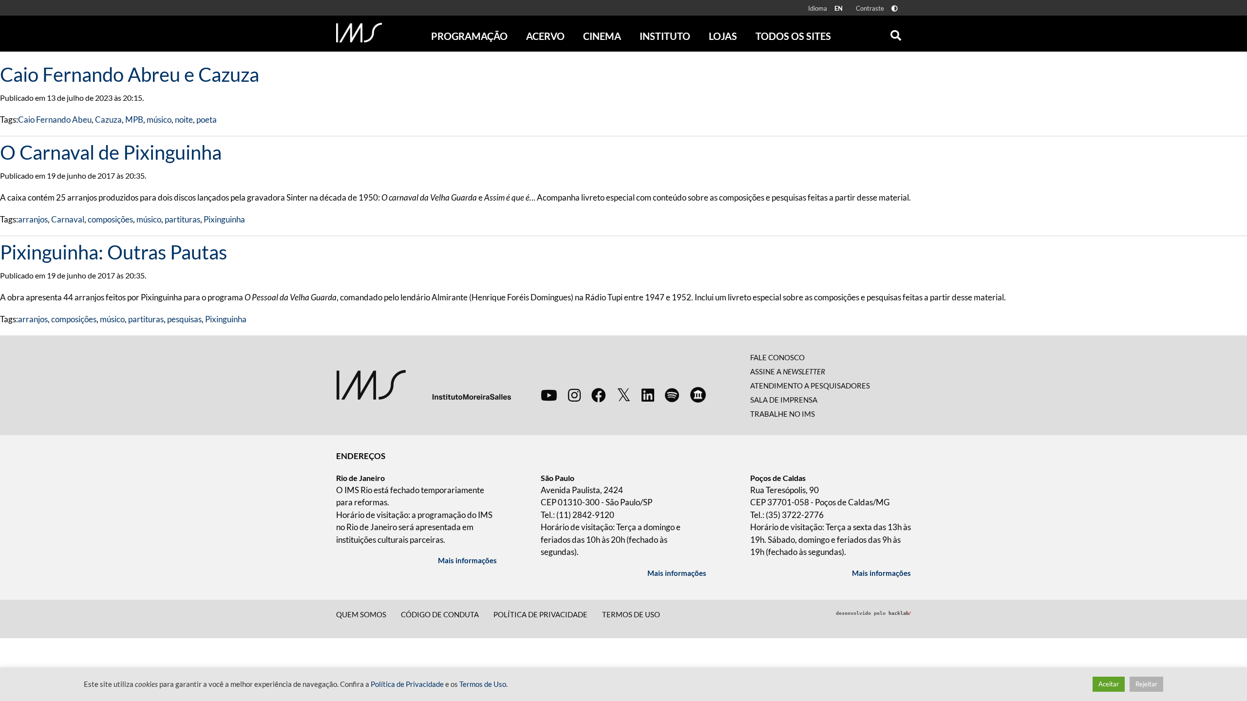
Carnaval (67, 219)
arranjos (33, 219)
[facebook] (598, 395)
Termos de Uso (631, 614)
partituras (182, 219)
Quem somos (361, 614)
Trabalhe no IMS (782, 413)
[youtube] (549, 395)
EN (838, 8)
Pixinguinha (224, 219)
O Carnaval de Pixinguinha (111, 152)
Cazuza (108, 119)
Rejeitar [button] (1146, 684)
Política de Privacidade (407, 684)
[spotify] (672, 395)
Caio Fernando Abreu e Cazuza (129, 74)
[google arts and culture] (698, 395)
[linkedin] (648, 395)
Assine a (787, 371)
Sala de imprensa (783, 399)
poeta (206, 119)
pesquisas (184, 319)
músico (159, 119)
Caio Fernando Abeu (55, 119)
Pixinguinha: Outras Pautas (113, 252)
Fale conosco (777, 357)
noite (184, 119)
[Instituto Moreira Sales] (423, 384)
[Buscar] (896, 33)
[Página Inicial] (359, 33)
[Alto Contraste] (895, 8)
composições (110, 219)
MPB (134, 119)
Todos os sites (793, 36)
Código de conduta (440, 614)
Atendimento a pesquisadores (810, 385)
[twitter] (624, 395)
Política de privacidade (540, 614)
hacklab (899, 613)
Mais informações (467, 560)
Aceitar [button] (1108, 684)
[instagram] (574, 395)
